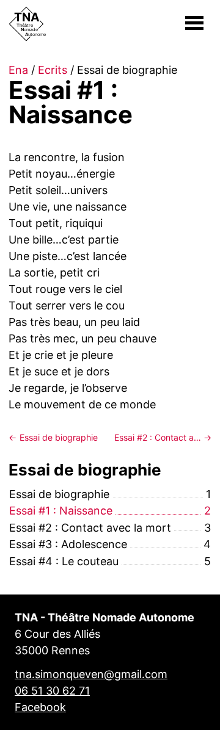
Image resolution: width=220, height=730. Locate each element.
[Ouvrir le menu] (194, 23)
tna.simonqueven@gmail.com (91, 674)
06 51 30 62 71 (52, 690)
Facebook (40, 707)
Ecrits (52, 69)
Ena (18, 69)
